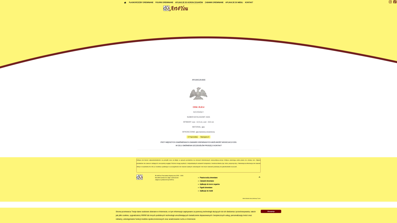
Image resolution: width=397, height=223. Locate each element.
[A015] (198, 93)
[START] (125, 2)
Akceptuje (271, 211)
